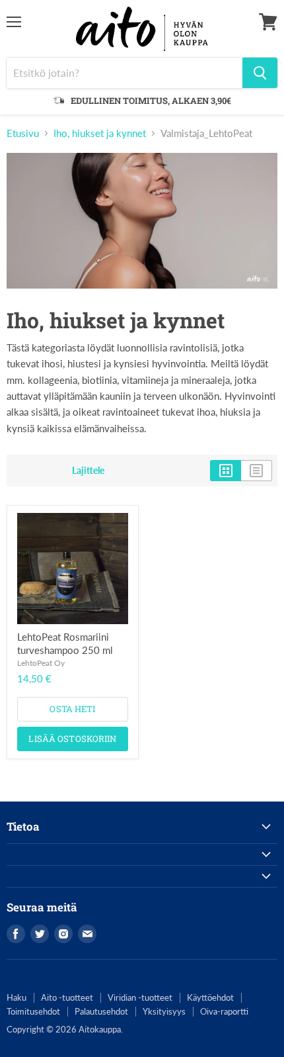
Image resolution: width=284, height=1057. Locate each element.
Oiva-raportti (224, 1011)
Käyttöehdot (210, 997)
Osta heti (72, 709)
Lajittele (88, 470)
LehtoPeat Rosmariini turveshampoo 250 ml (65, 643)
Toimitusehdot (33, 1011)
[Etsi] (259, 73)
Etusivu (23, 133)
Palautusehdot (101, 1011)
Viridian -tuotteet (140, 997)
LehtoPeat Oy (41, 663)
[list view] (256, 470)
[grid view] (225, 470)
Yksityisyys (164, 1011)
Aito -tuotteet (67, 997)
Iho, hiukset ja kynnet (99, 133)
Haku (16, 997)
